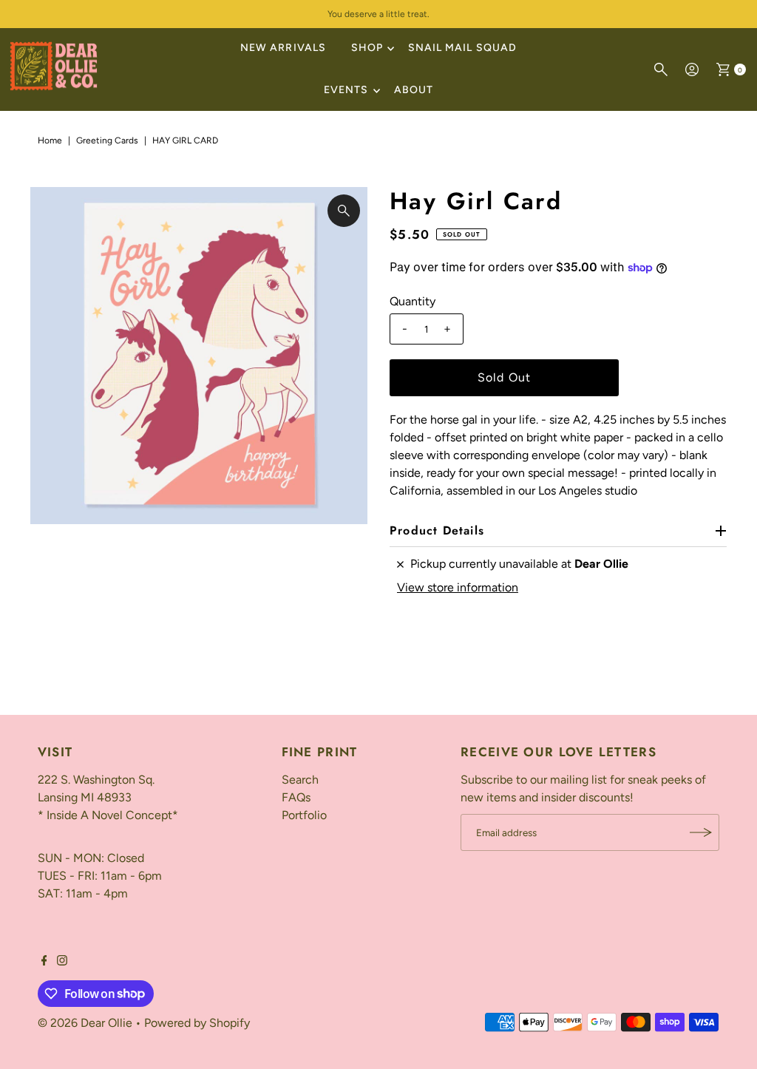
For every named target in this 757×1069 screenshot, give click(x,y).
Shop (367, 47)
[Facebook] (44, 962)
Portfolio (304, 815)
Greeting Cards (107, 140)
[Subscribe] (700, 832)
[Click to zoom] (343, 210)
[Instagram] (62, 962)
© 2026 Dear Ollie (85, 1023)
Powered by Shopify (197, 1023)
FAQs (296, 797)
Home (50, 140)
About (413, 90)
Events (346, 90)
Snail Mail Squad (462, 47)
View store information (457, 587)
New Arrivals (283, 47)
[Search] (661, 69)
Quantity (412, 301)
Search (300, 780)
